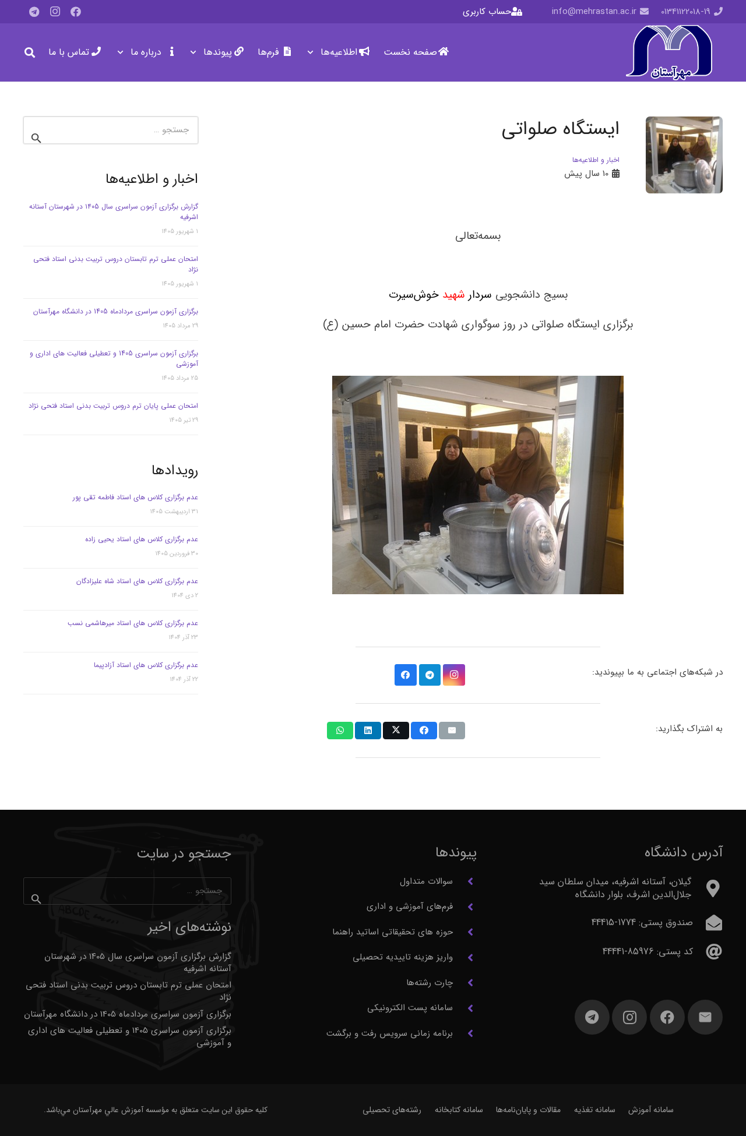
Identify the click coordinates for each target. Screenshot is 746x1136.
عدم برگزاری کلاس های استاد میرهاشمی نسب (133, 623)
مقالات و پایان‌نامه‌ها (528, 1109)
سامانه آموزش (651, 1109)
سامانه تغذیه (594, 1109)
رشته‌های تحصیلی (392, 1109)
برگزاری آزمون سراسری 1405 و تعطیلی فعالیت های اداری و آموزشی (114, 358)
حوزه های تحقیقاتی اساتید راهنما (392, 932)
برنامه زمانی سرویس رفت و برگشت (389, 1033)
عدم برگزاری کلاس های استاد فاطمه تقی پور (135, 497)
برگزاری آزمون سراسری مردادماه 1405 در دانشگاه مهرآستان (115, 311)
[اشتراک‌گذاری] (424, 730)
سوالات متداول (426, 881)
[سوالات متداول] (465, 881)
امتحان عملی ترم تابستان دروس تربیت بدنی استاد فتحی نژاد (115, 264)
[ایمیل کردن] (452, 730)
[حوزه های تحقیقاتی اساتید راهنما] (465, 932)
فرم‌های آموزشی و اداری (410, 906)
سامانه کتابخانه (459, 1109)
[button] (313, 52)
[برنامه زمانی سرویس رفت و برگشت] (465, 1033)
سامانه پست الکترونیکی (410, 1008)
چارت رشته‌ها (429, 983)
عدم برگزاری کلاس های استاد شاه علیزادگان (137, 581)
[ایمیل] (705, 1017)
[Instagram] (54, 11)
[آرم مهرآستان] (669, 52)
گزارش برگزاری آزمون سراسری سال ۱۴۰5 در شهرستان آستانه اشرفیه (113, 212)
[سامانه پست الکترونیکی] (465, 1008)
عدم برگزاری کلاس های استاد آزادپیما (146, 665)
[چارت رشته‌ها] (465, 983)
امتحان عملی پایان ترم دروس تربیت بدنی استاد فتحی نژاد (113, 405)
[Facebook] (75, 11)
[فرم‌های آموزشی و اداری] (465, 907)
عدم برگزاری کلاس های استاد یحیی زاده (141, 539)
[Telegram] (33, 11)
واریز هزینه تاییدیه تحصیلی (403, 957)
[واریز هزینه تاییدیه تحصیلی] (465, 958)
